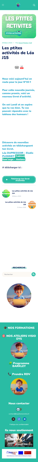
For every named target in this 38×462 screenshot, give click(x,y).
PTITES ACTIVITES (13, 33)
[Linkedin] (24, 419)
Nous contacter (19, 403)
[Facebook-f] (19, 419)
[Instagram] (13, 419)
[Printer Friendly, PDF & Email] (19, 67)
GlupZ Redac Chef (25, 43)
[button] (19, 179)
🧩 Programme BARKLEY (19, 364)
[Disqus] (19, 237)
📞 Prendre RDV (19, 374)
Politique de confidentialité (19, 424)
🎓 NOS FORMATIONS (19, 328)
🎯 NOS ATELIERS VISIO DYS (19, 337)
